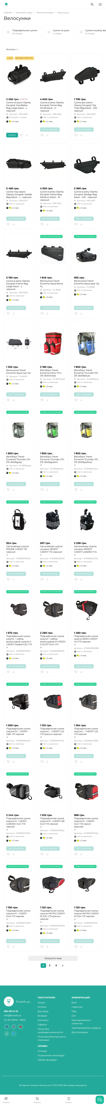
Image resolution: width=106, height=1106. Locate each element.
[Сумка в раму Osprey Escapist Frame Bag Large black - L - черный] (19, 254)
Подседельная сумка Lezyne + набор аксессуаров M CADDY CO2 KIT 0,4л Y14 (53, 640)
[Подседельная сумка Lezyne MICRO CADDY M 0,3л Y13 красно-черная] (53, 884)
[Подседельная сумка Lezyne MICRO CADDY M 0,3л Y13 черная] (87, 884)
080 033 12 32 (11, 1011)
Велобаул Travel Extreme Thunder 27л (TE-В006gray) (18, 459)
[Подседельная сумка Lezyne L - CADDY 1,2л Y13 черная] (87, 702)
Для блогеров (80, 1032)
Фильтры (10, 49)
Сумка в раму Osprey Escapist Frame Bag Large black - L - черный (18, 285)
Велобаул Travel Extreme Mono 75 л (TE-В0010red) (51, 373)
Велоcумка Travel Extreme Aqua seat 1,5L (87, 282)
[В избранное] (21, 135)
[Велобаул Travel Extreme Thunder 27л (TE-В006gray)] (19, 430)
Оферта (42, 1024)
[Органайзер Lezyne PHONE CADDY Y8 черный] (19, 519)
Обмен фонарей (47, 1060)
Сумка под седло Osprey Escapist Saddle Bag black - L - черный (19, 194)
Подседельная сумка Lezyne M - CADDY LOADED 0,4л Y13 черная (18, 822)
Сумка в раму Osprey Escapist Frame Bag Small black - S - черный (52, 106)
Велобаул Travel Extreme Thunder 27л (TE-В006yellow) (86, 459)
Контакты (43, 1020)
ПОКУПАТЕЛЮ (46, 998)
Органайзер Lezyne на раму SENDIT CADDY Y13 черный (51, 549)
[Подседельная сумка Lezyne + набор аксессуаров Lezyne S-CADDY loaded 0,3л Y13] (19, 609)
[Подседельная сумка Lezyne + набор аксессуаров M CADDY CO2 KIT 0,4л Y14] (53, 609)
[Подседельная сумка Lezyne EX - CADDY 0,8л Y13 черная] (19, 702)
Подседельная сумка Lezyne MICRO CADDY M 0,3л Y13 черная (86, 913)
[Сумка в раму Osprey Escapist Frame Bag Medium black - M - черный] (53, 165)
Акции (41, 1002)
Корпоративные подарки (86, 1028)
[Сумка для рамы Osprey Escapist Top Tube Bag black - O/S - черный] (87, 76)
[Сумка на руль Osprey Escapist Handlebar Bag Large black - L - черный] (19, 76)
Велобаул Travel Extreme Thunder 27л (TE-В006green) (52, 459)
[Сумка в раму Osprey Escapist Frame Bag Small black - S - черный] (53, 76)
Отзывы (42, 1051)
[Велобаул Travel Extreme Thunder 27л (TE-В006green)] (53, 430)
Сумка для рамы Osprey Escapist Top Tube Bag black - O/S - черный (86, 106)
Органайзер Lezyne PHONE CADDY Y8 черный (17, 549)
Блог (74, 1002)
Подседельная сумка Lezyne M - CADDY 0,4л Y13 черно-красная (86, 822)
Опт (74, 1015)
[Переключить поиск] (92, 4)
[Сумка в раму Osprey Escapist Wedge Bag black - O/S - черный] (87, 165)
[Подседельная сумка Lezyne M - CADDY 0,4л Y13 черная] (19, 884)
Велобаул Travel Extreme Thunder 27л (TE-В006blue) (86, 373)
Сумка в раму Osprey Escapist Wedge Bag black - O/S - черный (86, 194)
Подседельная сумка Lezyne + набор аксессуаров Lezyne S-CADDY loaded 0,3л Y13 (19, 640)
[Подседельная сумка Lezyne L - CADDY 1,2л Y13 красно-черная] (53, 702)
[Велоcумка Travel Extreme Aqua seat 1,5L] (87, 254)
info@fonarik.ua (12, 1015)
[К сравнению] (26, 135)
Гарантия (77, 1007)
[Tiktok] (7, 1034)
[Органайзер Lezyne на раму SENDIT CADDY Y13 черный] (53, 519)
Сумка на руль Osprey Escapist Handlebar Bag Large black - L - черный (18, 106)
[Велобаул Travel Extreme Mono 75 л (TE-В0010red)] (53, 343)
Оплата (42, 1007)
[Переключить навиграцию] (100, 4)
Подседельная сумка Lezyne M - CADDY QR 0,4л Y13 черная (52, 821)
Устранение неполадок (51, 1055)
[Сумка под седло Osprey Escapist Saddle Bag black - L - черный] (19, 165)
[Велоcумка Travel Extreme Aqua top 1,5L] (19, 343)
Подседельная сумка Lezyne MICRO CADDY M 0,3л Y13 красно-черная (52, 914)
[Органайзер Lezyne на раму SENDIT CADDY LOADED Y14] (87, 519)
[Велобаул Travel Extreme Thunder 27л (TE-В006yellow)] (87, 430)
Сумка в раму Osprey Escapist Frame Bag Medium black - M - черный (52, 195)
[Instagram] (14, 1027)
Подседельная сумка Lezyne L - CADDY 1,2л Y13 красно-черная (52, 731)
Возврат (42, 1015)
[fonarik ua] (6, 4)
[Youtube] (20, 1027)
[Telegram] (14, 1034)
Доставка (43, 1011)
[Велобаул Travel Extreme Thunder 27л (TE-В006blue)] (87, 343)
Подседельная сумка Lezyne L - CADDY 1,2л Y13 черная (86, 731)
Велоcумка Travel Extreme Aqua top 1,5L (18, 371)
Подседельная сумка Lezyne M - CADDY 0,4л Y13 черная (18, 913)
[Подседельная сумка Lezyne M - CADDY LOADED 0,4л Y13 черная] (19, 791)
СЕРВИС (43, 1046)
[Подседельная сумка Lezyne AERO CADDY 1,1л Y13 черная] (87, 609)
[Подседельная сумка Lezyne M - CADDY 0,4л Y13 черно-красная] (87, 791)
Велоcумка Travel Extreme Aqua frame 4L (51, 284)
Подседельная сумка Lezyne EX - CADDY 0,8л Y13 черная (18, 731)
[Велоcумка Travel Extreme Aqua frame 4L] (53, 254)
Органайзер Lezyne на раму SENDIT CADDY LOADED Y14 (85, 549)
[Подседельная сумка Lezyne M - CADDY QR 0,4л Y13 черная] (53, 791)
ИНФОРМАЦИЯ (81, 998)
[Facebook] (7, 1027)
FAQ (74, 1011)
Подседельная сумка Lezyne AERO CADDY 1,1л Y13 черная (86, 639)
